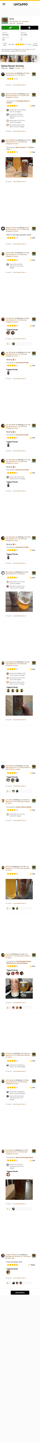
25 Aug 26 (9, 272)
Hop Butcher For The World (19, 21)
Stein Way (10, 1258)
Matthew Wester (11, 94)
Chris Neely (10, 1080)
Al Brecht (9, 1053)
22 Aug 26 (9, 903)
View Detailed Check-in (19, 85)
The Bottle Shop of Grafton (17, 102)
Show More (22, 51)
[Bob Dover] (13, 791)
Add (29, 28)
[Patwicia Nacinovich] (13, 1007)
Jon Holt (9, 800)
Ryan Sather (10, 766)
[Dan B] (13, 908)
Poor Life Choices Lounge (18, 768)
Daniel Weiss (10, 253)
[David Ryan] (17, 791)
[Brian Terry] (13, 1209)
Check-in (10, 28)
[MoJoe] (20, 1283)
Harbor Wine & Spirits (23, 807)
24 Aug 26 (9, 378)
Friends (17, 68)
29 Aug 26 (9, 85)
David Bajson (10, 662)
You (23, 68)
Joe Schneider (11, 352)
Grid (25, 73)
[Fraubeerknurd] (17, 1283)
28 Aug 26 (9, 244)
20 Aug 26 (9, 1278)
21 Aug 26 (8, 1104)
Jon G (8, 954)
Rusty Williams (11, 140)
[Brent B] (17, 908)
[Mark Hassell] (13, 1283)
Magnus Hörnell (11, 227)
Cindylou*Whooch (12, 1255)
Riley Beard (9, 572)
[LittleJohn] (17, 1007)
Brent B (8, 866)
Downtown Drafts (22, 362)
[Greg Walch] (13, 343)
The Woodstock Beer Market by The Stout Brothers (18, 962)
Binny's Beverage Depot (24, 1157)
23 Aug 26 (9, 616)
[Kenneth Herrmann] (20, 1007)
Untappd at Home (12, 97)
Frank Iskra (9, 1150)
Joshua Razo (10, 73)
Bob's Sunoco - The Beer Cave (20, 148)
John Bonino (10, 318)
